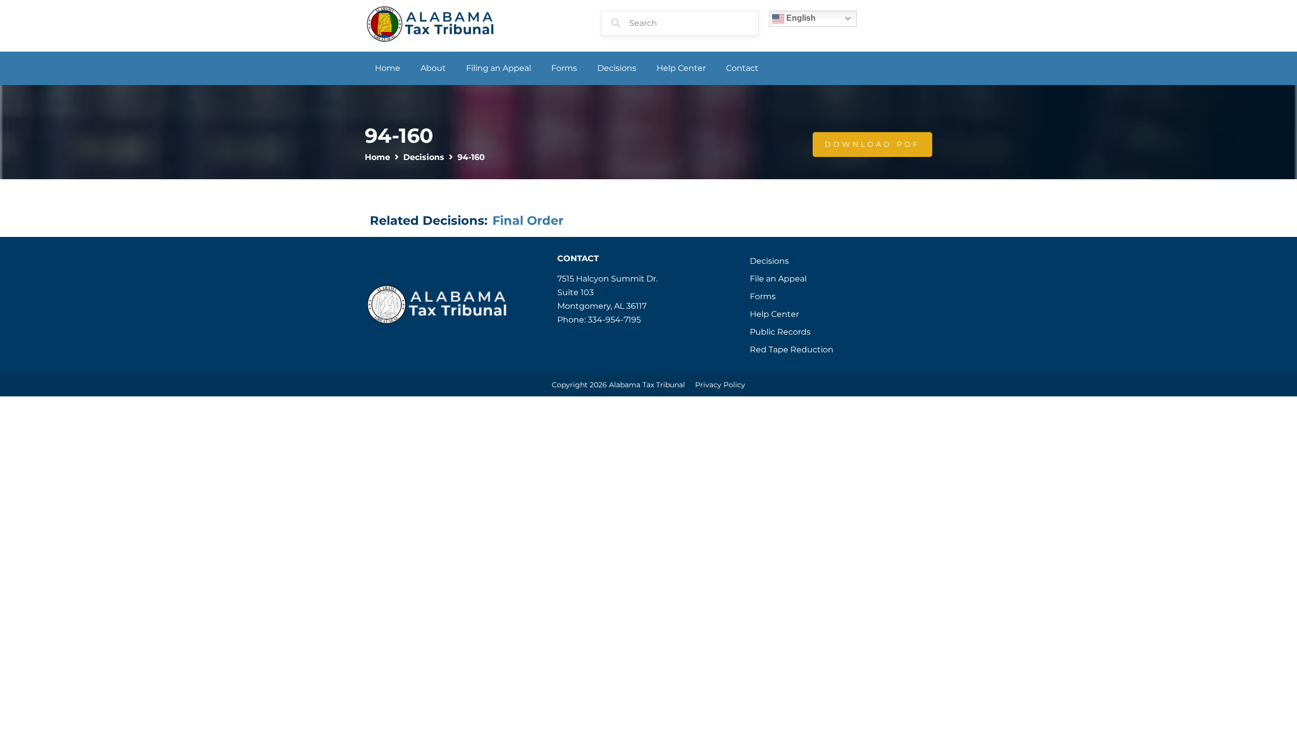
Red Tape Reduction (791, 349)
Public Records (780, 332)
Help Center (681, 68)
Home (387, 68)
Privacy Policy (720, 384)
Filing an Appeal (498, 68)
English (800, 18)
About (433, 68)
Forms (564, 68)
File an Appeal (778, 279)
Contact (742, 68)
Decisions (616, 68)
